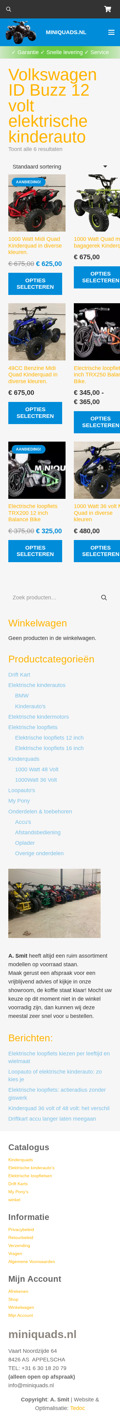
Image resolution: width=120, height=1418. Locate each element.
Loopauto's (21, 790)
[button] (8, 9)
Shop (13, 1299)
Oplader (25, 843)
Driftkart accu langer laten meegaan (52, 1119)
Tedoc (77, 1408)
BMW (22, 696)
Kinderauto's (30, 706)
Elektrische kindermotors (38, 717)
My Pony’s (18, 1191)
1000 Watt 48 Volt (36, 769)
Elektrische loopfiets (33, 727)
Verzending (19, 1245)
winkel (14, 1199)
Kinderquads (23, 759)
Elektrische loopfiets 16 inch (49, 748)
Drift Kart (19, 675)
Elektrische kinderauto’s (31, 1167)
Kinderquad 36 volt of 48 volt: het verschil (59, 1108)
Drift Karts (18, 1183)
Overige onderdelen (39, 853)
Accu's (23, 822)
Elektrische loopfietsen (30, 1175)
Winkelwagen (21, 1307)
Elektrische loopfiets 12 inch (49, 738)
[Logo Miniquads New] (22, 32)
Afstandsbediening (38, 832)
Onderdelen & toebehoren (40, 811)
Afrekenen (18, 1291)
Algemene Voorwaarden (31, 1261)
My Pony (19, 801)
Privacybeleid (21, 1229)
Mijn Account (20, 1315)
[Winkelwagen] (107, 9)
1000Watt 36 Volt (36, 780)
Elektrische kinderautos (37, 685)
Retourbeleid (20, 1237)
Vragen (15, 1253)
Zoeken (104, 597)
